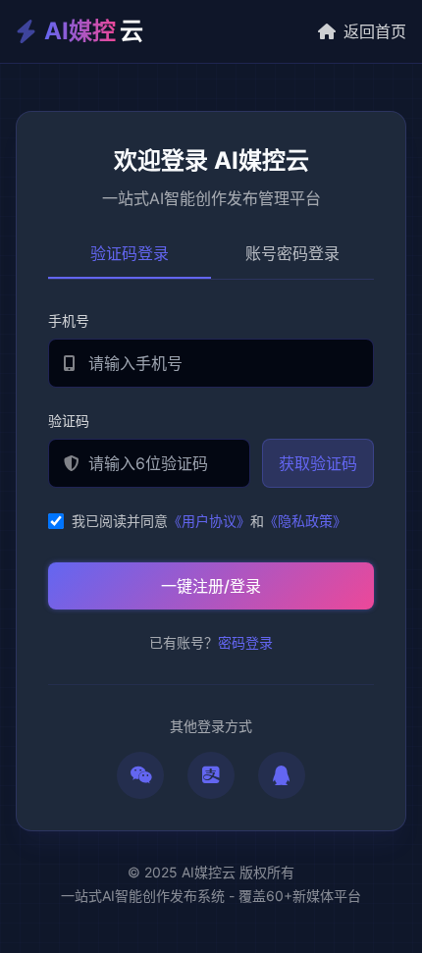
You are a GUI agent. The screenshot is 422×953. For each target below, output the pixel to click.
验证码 (68, 420)
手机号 (68, 320)
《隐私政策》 (305, 520)
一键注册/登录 (211, 586)
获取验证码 (318, 463)
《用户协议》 (209, 520)
